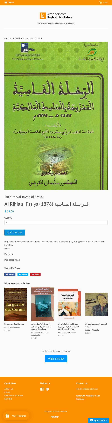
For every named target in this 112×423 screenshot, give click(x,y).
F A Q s (7, 392)
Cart (105, 2)
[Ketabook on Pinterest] (47, 389)
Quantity (8, 217)
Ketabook (63, 411)
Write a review (56, 358)
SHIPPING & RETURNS (13, 395)
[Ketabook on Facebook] (42, 389)
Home (6, 38)
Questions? (100, 420)
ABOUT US (8, 389)
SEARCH (8, 399)
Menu (11, 2)
